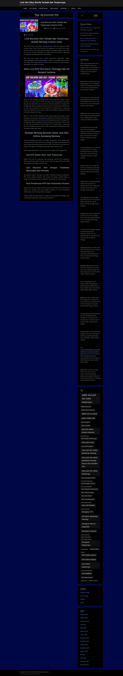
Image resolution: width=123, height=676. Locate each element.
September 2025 (84, 621)
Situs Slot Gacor (87, 147)
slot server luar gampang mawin (86, 570)
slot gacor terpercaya (86, 543)
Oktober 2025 (84, 618)
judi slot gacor (85, 422)
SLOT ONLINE (33, 8)
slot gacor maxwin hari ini (85, 534)
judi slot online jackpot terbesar (88, 430)
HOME (25, 8)
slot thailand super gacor (93, 580)
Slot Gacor (89, 281)
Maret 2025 (83, 628)
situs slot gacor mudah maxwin (86, 486)
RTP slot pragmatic (42, 60)
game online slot (88, 418)
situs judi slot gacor (87, 446)
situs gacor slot (88, 442)
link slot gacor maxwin (85, 436)
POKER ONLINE (43, 8)
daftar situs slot (86, 406)
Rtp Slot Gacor (84, 83)
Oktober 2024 (84, 644)
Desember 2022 (84, 661)
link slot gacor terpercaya (89, 438)
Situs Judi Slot (88, 63)
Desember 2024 (84, 638)
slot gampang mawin (84, 549)
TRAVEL (73, 8)
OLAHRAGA (63, 8)
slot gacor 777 (87, 512)
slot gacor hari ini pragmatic (88, 525)
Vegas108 (83, 213)
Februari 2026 (84, 614)
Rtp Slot (95, 127)
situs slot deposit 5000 (88, 478)
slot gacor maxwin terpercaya (86, 539)
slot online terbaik (89, 559)
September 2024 (84, 648)
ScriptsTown (37, 674)
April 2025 (83, 624)
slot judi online (94, 549)
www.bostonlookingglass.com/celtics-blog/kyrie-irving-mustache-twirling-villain (90, 352)
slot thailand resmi (84, 580)
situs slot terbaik (88, 505)
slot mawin (83, 552)
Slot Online (89, 117)
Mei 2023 (82, 654)
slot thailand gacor (87, 577)
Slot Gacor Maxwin (95, 229)
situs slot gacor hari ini (88, 483)
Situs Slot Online (95, 181)
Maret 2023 (83, 658)
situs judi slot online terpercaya (90, 472)
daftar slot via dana (89, 414)
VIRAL (79, 8)
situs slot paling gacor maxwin (86, 502)
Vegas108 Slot (84, 247)
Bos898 (82, 297)
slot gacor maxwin (89, 531)
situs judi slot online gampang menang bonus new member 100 (90, 462)
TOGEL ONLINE (54, 8)
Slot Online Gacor (89, 555)
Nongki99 (82, 265)
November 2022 (84, 664)
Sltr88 (81, 370)
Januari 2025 (83, 634)
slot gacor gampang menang (90, 517)
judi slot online (85, 425)
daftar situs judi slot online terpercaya (89, 398)
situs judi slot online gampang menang (90, 451)
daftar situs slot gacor (87, 410)
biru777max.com (87, 313)
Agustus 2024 (84, 651)
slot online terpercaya (86, 565)
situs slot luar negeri (87, 492)
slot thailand (86, 573)
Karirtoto (82, 165)
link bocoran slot (47, 46)
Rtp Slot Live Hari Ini (60, 28)
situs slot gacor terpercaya (89, 489)
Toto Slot (82, 333)
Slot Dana (86, 197)
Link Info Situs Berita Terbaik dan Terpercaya (42, 2)
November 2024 (84, 641)
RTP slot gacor (43, 118)
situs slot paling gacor (88, 499)
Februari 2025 (84, 631)
